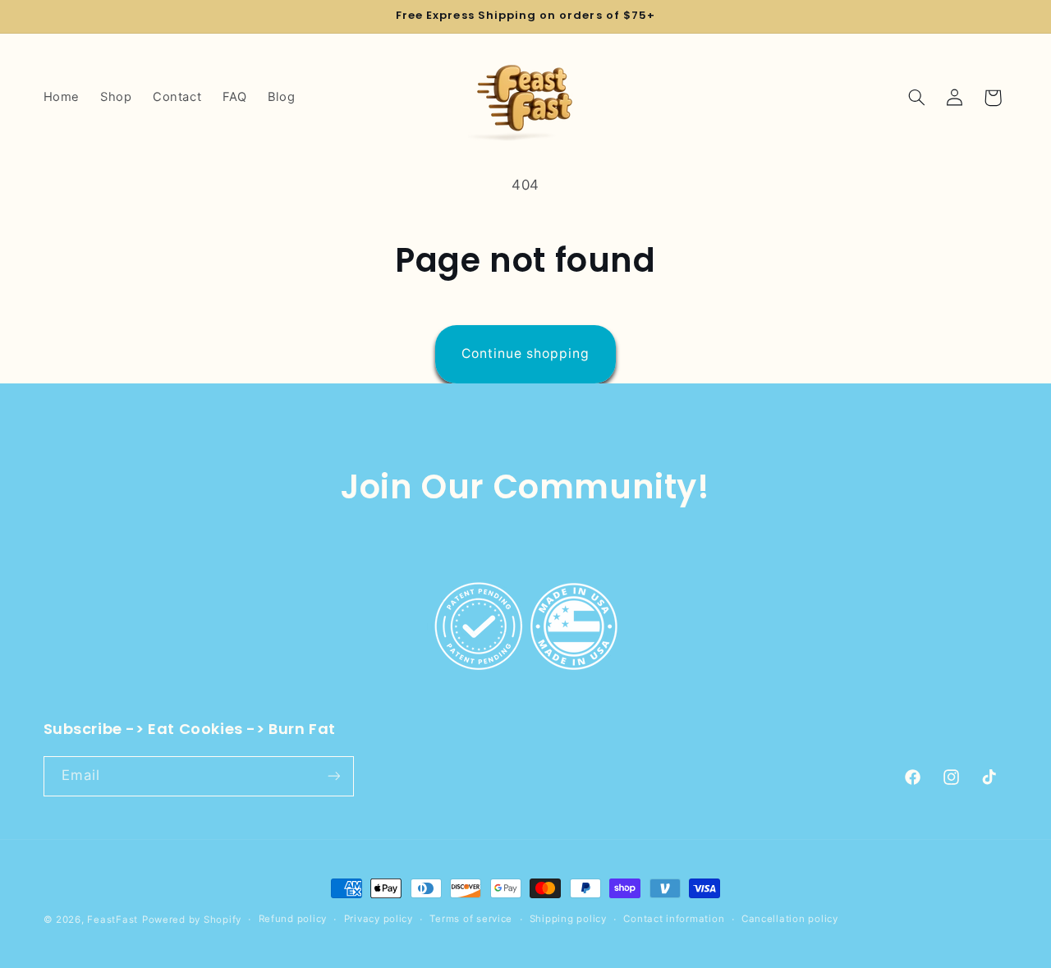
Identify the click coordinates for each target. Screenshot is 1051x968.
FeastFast (112, 919)
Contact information (673, 919)
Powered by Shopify (191, 919)
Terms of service (470, 919)
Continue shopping (525, 353)
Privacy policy (378, 919)
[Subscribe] (333, 775)
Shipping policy (568, 919)
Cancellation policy (789, 919)
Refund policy (293, 919)
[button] (916, 98)
